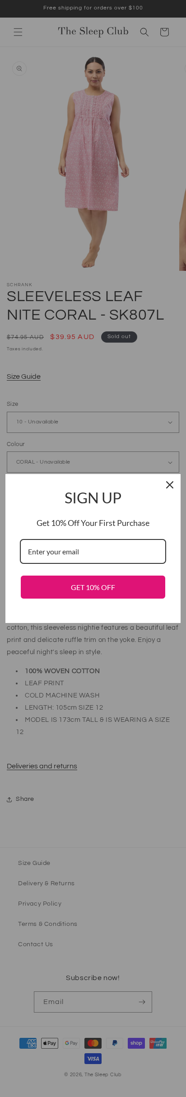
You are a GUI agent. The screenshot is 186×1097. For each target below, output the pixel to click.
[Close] (170, 485)
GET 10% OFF (93, 587)
